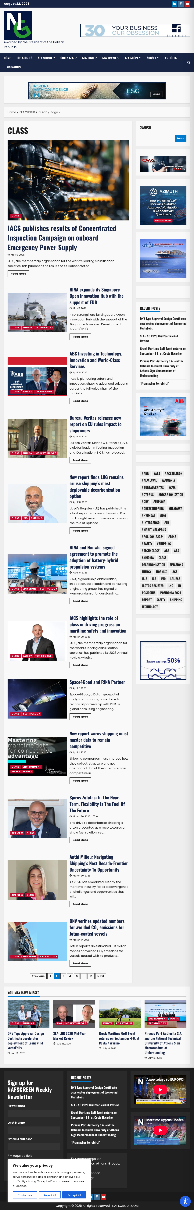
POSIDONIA (149, 592)
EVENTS (108, 1023)
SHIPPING (37, 518)
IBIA (144, 578)
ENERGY (27, 327)
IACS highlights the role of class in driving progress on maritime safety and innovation (37, 641)
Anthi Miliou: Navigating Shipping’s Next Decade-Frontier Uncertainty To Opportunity (37, 880)
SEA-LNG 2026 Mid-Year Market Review (69, 1035)
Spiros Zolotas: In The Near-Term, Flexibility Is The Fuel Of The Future (37, 818)
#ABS (156, 473)
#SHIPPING (164, 543)
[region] (49, 1180)
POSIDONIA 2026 (170, 592)
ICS (154, 578)
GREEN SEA (67, 57)
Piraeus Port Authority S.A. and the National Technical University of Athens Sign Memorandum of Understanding (162, 368)
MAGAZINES (14, 67)
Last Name (16, 1122)
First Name (16, 1106)
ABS (176, 550)
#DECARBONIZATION (170, 494)
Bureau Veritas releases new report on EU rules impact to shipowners (37, 438)
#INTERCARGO (151, 522)
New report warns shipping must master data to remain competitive (37, 756)
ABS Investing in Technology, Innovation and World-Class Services (37, 376)
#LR (166, 522)
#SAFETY (147, 543)
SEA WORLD (45, 57)
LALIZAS (175, 578)
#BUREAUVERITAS (153, 487)
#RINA (172, 536)
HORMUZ (161, 571)
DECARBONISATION (153, 564)
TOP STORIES (24, 57)
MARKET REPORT (45, 453)
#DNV (145, 501)
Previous (38, 976)
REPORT (147, 599)
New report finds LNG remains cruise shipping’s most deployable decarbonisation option (37, 503)
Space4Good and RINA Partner (37, 699)
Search (145, 127)
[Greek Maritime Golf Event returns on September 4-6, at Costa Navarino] (120, 1014)
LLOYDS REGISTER (153, 585)
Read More (20, 274)
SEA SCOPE (131, 57)
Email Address (20, 1139)
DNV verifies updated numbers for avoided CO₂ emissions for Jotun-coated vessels (37, 941)
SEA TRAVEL (109, 57)
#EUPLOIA (159, 501)
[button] (188, 62)
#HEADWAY (175, 508)
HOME (7, 57)
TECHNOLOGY (44, 327)
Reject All (50, 1195)
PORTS (174, 1018)
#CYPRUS (148, 494)
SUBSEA (151, 57)
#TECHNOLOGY (151, 550)
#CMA (172, 487)
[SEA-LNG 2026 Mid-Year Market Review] (74, 1014)
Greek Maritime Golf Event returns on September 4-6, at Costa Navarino (163, 351)
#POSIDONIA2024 (152, 536)
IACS (174, 571)
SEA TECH (88, 57)
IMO (163, 578)
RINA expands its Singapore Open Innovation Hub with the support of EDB (37, 312)
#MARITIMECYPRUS (154, 529)
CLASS (16, 215)
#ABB (145, 473)
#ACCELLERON (173, 473)
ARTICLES (171, 57)
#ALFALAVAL (149, 480)
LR (179, 585)
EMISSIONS (30, 588)
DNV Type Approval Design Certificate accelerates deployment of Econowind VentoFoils (163, 323)
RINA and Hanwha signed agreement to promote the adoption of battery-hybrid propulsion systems (37, 574)
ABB (166, 550)
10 (91, 976)
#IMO (163, 515)
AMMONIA (148, 557)
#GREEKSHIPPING (153, 508)
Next (100, 976)
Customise (25, 1195)
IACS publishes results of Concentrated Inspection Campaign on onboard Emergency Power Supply (62, 237)
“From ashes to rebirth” (154, 383)
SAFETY (27, 391)
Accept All (74, 1195)
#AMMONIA (168, 480)
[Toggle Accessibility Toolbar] (185, 1201)
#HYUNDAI (148, 515)
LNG (25, 518)
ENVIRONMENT (32, 766)
